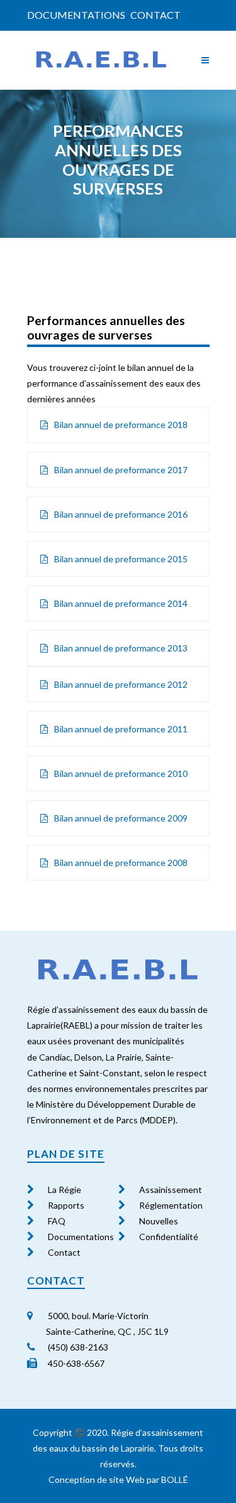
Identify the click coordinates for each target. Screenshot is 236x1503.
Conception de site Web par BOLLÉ (118, 1479)
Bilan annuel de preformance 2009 (121, 818)
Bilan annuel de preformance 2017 (121, 469)
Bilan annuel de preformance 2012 (121, 684)
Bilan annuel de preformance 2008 (121, 862)
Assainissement (170, 1189)
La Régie (64, 1189)
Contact (155, 15)
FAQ (56, 1221)
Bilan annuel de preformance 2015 (121, 559)
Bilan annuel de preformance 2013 (121, 648)
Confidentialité (168, 1236)
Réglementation (171, 1205)
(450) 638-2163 (77, 1347)
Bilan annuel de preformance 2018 (121, 424)
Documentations (76, 15)
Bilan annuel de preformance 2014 (121, 603)
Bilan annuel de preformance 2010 (121, 773)
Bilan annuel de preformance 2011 (121, 729)
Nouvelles (158, 1221)
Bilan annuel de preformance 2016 (121, 514)
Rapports (66, 1205)
